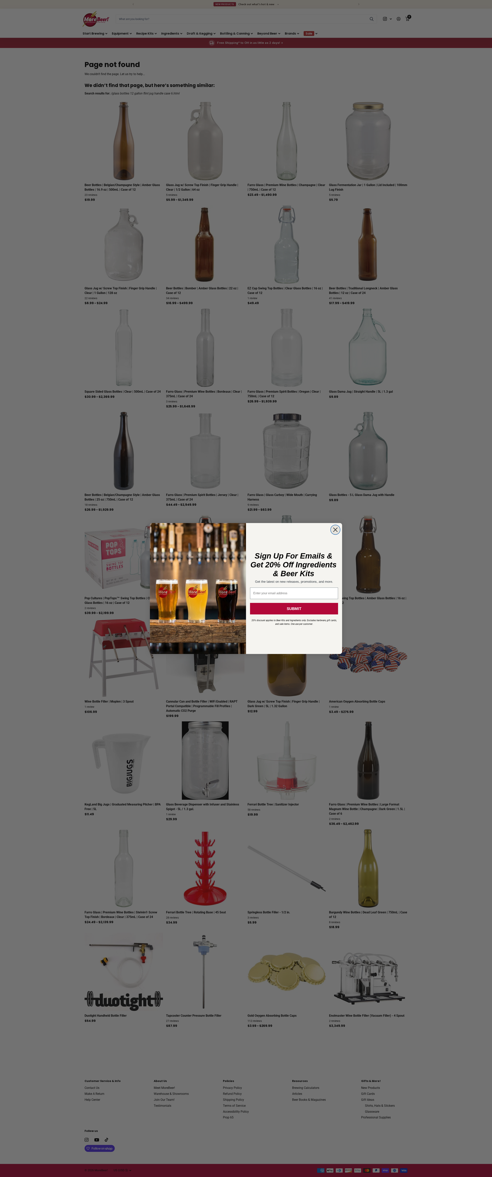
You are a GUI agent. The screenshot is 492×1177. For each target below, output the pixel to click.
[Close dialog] (335, 530)
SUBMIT (294, 609)
